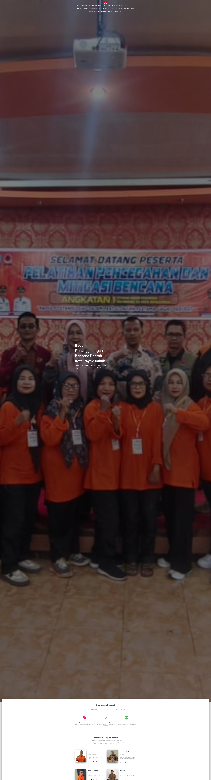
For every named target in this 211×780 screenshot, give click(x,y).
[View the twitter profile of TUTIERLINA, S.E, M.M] (123, 763)
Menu (78, 5)
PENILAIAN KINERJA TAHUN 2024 (95, 8)
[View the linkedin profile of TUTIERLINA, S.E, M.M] (128, 763)
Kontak (109, 5)
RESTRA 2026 (126, 5)
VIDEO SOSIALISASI (85, 8)
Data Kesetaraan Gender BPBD (117, 5)
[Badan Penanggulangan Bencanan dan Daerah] (105, 2)
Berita (82, 5)
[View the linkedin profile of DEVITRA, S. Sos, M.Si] (96, 761)
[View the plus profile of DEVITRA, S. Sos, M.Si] (91, 761)
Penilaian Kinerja (98, 5)
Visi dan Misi (132, 8)
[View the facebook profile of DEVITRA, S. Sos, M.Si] (89, 761)
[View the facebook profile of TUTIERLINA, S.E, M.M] (120, 763)
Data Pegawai (126, 8)
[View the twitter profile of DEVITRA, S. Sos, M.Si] (94, 761)
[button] (79, 5)
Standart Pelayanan (115, 11)
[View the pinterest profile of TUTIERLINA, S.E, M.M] (125, 763)
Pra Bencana (79, 8)
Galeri (105, 5)
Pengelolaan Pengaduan (89, 5)
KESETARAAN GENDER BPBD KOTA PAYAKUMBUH (109, 8)
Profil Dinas (120, 8)
